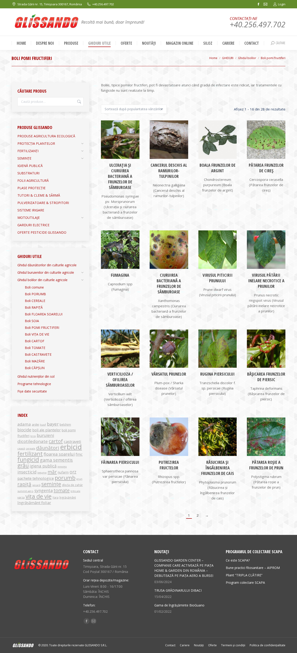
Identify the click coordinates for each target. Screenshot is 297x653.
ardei (35, 424)
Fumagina (120, 275)
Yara (55, 497)
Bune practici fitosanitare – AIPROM (253, 567)
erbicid (71, 447)
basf (43, 424)
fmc (79, 454)
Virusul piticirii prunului (217, 277)
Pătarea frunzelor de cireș (266, 167)
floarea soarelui (59, 454)
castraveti (72, 441)
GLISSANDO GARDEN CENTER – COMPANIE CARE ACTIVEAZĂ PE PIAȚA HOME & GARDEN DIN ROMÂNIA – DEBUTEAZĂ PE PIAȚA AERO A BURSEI (183, 568)
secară (36, 485)
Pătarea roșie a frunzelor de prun (266, 465)
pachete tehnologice (35, 478)
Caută (78, 101)
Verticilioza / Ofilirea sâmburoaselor (120, 379)
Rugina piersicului (217, 374)
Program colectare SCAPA (245, 582)
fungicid (28, 459)
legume (42, 472)
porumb (65, 477)
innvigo (62, 466)
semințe (51, 484)
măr (52, 471)
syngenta (43, 490)
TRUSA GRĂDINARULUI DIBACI (178, 590)
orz (73, 472)
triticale (75, 491)
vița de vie (39, 496)
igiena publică (43, 466)
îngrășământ (67, 497)
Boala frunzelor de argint (218, 167)
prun (79, 478)
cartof (56, 441)
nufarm (63, 472)
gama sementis (56, 460)
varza (21, 497)
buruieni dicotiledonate (35, 438)
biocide (24, 430)
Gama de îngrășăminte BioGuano (179, 605)
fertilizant (30, 453)
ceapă (21, 448)
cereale (30, 448)
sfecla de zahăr (72, 485)
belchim (65, 424)
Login (281, 4)
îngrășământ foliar (34, 502)
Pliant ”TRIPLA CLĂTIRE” (244, 575)
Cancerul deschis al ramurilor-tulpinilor (169, 170)
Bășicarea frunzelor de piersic (266, 376)
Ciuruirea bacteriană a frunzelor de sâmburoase (169, 283)
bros (33, 436)
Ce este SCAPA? (238, 560)
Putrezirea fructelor (169, 465)
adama (24, 424)
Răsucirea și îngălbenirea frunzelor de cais (217, 467)
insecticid (26, 472)
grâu (23, 465)
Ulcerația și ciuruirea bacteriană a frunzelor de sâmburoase (120, 176)
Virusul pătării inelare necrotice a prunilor (266, 280)
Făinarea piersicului (120, 462)
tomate (62, 490)
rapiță (24, 484)
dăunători (47, 447)
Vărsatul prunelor (169, 374)
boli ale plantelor (46, 430)
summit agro (25, 491)
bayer (53, 424)
